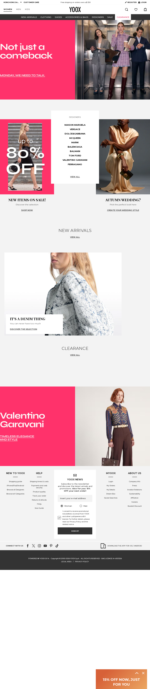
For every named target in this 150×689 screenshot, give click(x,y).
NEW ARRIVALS (29, 17)
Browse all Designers (15, 490)
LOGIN (142, 3)
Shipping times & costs (39, 481)
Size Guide (39, 508)
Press (134, 486)
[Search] (126, 9)
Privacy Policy (75, 522)
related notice (68, 524)
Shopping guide (15, 481)
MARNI (75, 142)
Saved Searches (110, 498)
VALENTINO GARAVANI (75, 160)
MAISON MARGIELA (75, 125)
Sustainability (134, 494)
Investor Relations (134, 490)
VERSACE (75, 129)
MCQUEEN (75, 138)
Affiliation (134, 498)
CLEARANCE (123, 17)
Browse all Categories (15, 494)
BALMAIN (75, 151)
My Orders (111, 486)
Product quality (39, 492)
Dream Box (110, 494)
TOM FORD (75, 155)
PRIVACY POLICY (82, 562)
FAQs (39, 504)
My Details (111, 490)
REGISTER (132, 2)
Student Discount (135, 506)
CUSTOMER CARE (31, 2)
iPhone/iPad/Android (15, 486)
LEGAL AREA (66, 562)
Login (111, 481)
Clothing (45, 17)
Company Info (134, 481)
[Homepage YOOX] (75, 9)
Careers (134, 502)
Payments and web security (39, 487)
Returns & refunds (39, 500)
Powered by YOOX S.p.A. (38, 558)
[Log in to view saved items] (136, 9)
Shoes (58, 17)
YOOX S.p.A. (74, 558)
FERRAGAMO (75, 164)
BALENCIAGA (75, 147)
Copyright (55, 558)
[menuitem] (8, 9)
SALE (110, 17)
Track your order (39, 496)
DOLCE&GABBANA (75, 133)
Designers (98, 17)
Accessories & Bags (76, 17)
